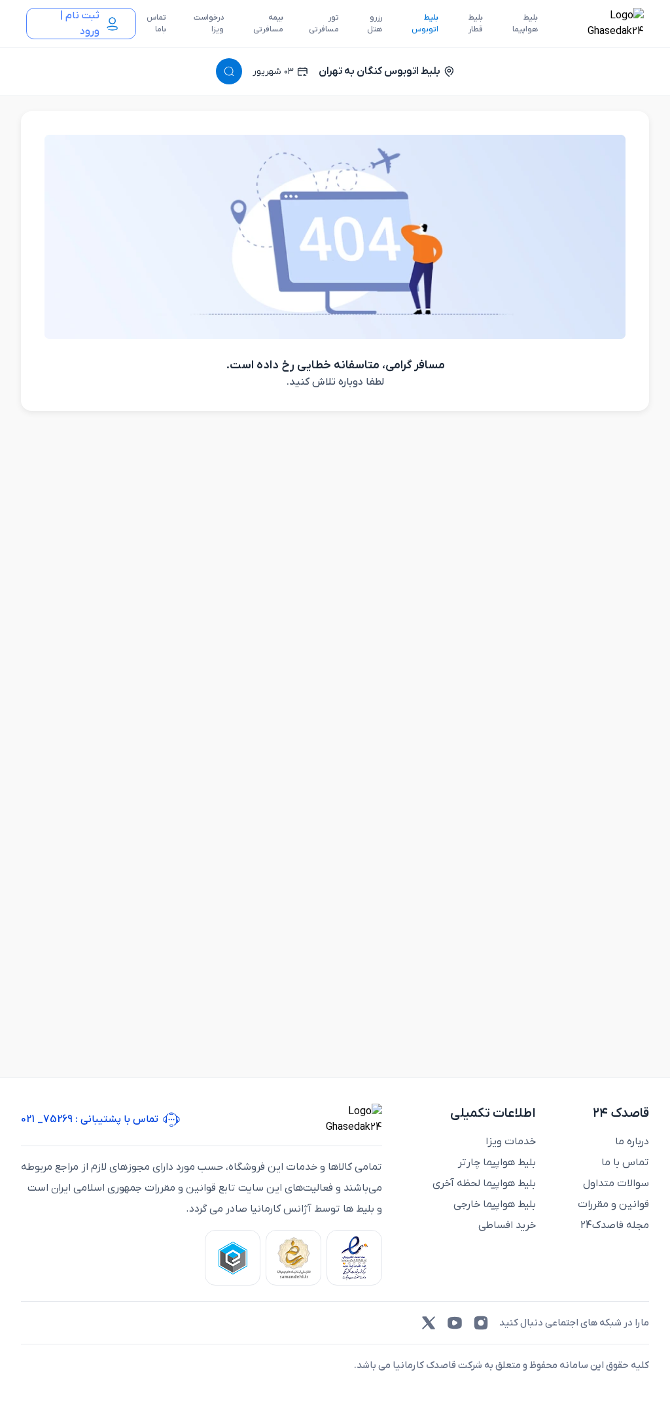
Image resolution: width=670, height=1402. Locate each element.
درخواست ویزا (209, 23)
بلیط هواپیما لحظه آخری (484, 1183)
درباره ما (632, 1141)
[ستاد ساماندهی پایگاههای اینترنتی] (293, 1258)
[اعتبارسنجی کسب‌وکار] (354, 1258)
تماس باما (156, 23)
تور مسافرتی (324, 23)
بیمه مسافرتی (268, 23)
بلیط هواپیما (525, 23)
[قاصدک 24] (601, 23)
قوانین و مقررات (613, 1204)
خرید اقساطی (507, 1225)
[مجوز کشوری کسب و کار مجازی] (232, 1258)
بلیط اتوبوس (425, 23)
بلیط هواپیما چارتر (497, 1162)
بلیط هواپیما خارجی (494, 1204)
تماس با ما (625, 1162)
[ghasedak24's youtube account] (455, 1323)
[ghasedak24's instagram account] (481, 1323)
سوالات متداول (616, 1183)
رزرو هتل (374, 23)
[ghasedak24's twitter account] (428, 1323)
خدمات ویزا (510, 1141)
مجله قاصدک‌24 (614, 1225)
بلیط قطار (475, 23)
